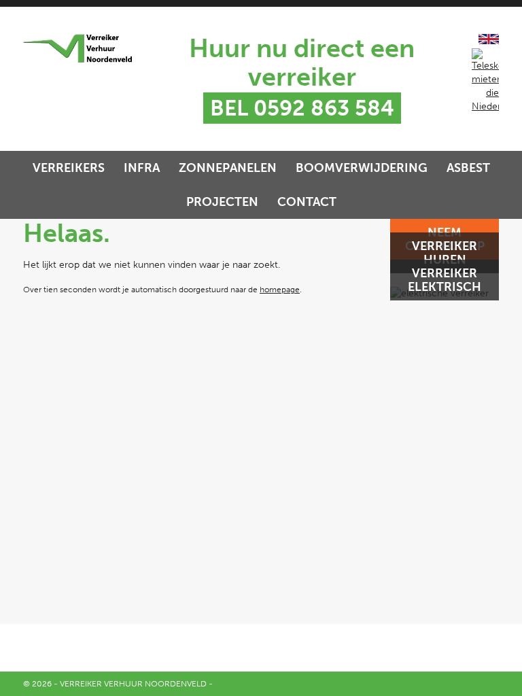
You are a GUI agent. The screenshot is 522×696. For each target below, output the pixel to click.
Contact (306, 201)
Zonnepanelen (228, 167)
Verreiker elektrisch (444, 280)
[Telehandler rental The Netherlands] (488, 41)
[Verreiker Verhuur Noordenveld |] (77, 48)
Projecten (222, 201)
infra (142, 167)
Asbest (468, 167)
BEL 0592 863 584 (302, 108)
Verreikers (69, 167)
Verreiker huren (444, 253)
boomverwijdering (362, 167)
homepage (280, 289)
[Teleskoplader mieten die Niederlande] (485, 106)
